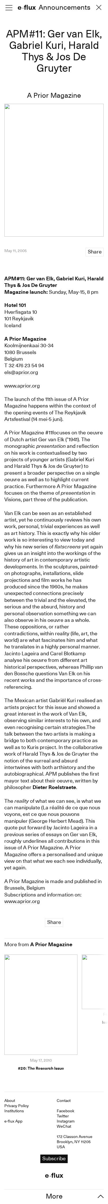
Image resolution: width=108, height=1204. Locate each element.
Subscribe (54, 617)
